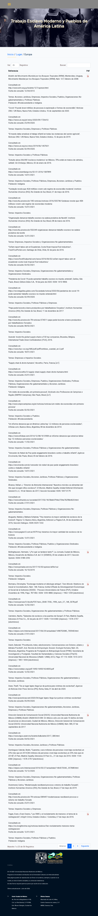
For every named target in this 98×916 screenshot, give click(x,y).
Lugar (19, 54)
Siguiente (85, 846)
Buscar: (63, 65)
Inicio (10, 54)
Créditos (10, 865)
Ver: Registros (17, 65)
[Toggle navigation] (9, 4)
